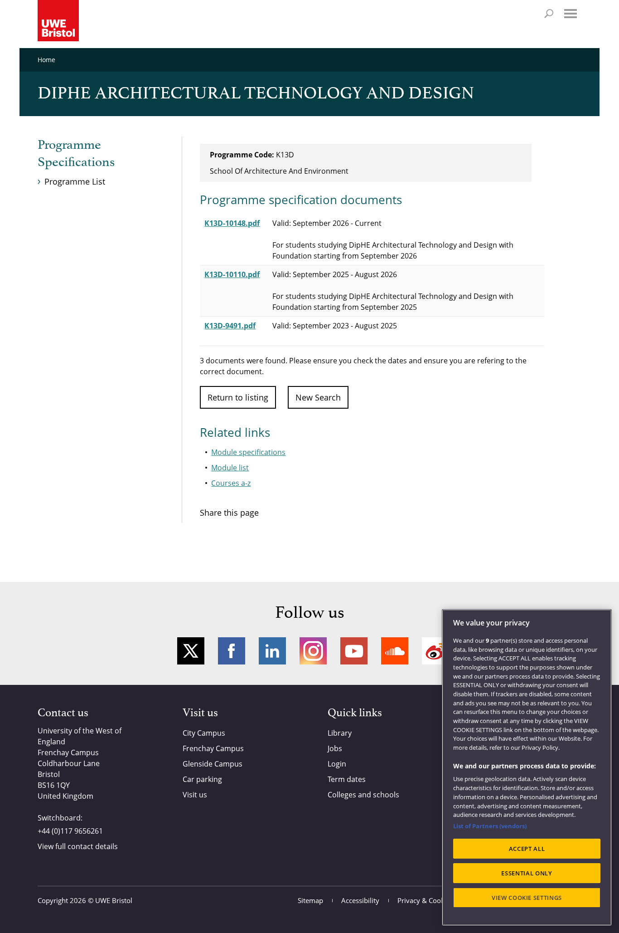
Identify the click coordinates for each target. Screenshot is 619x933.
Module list (230, 468)
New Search (318, 397)
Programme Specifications (76, 153)
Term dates (347, 779)
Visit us (195, 795)
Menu (570, 14)
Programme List (74, 181)
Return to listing (238, 397)
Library (340, 733)
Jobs (335, 748)
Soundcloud (394, 650)
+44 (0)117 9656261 (70, 831)
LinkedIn (272, 650)
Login (337, 764)
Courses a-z (231, 483)
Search (549, 14)
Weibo (435, 650)
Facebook (231, 650)
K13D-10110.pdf (232, 274)
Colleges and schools (363, 795)
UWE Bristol (113, 900)
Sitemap (310, 900)
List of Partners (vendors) (490, 826)
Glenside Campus (212, 764)
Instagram (313, 650)
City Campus (204, 733)
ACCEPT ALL (527, 849)
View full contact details (78, 846)
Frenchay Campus (213, 748)
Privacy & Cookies (425, 900)
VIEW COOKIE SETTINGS (527, 898)
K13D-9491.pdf (230, 326)
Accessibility (360, 900)
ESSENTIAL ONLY (526, 873)
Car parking (202, 779)
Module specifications (248, 452)
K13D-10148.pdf (232, 223)
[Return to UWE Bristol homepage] (58, 20)
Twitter (190, 650)
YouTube (354, 650)
